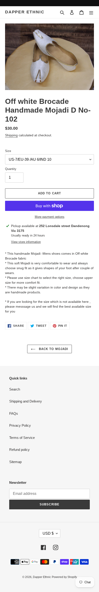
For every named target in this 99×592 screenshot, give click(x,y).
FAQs (13, 413)
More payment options (49, 217)
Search (14, 389)
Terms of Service (22, 438)
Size (8, 151)
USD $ (48, 533)
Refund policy (19, 450)
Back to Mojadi (53, 349)
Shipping (11, 135)
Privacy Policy (20, 425)
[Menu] (91, 12)
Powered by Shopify (64, 577)
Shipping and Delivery (25, 401)
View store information (26, 242)
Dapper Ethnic (24, 12)
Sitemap (15, 462)
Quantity (10, 169)
